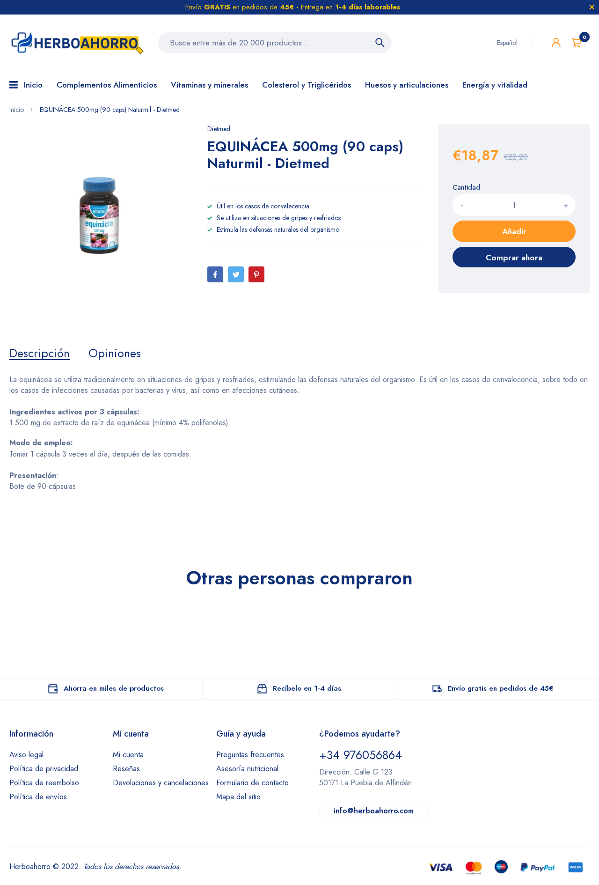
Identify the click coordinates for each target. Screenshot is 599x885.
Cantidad (466, 187)
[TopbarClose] (592, 7)
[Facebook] (215, 274)
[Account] (556, 42)
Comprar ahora (514, 257)
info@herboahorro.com (374, 810)
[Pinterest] (256, 274)
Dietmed (218, 128)
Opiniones (114, 353)
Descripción (39, 353)
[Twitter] (236, 274)
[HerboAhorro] (76, 43)
